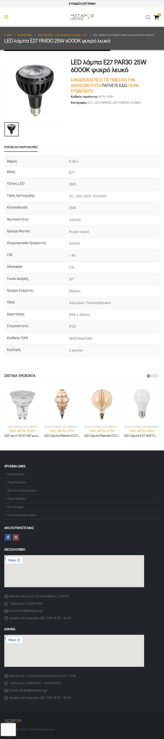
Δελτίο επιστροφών (21, 490)
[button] (7, 17)
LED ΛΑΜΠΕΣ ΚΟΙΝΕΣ (127, 102)
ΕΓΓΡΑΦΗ (89, 4)
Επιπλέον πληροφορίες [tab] (21, 147)
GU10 (10, 426)
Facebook (8, 537)
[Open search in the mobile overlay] (148, 17)
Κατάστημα (15, 507)
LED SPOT (18, 426)
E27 (90, 102)
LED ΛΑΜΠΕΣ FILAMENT (74, 426)
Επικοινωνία (16, 474)
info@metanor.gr (31, 611)
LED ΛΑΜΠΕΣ (102, 102)
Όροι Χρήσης (16, 499)
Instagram (16, 537)
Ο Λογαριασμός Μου (22, 515)
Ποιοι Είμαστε (16, 482)
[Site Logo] (82, 17)
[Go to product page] (22, 403)
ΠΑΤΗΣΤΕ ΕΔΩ (114, 85)
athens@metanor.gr (33, 690)
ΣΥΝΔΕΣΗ (75, 4)
